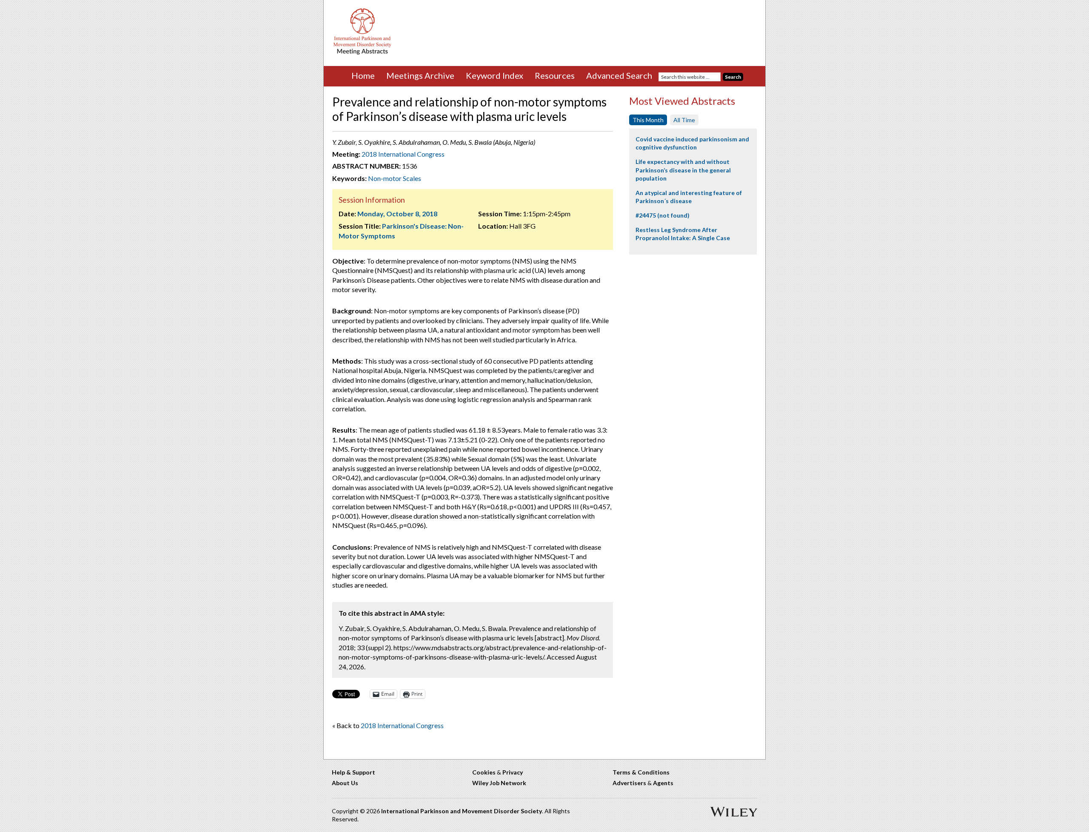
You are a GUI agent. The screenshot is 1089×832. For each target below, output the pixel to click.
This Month (648, 119)
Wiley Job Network (499, 782)
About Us (345, 782)
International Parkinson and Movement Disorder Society (461, 811)
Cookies (484, 772)
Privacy (512, 772)
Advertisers (629, 782)
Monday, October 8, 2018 (397, 213)
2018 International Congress (403, 154)
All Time (684, 119)
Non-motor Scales (394, 178)
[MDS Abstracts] (362, 53)
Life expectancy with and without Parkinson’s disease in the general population (683, 170)
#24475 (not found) (663, 215)
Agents (663, 782)
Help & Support (353, 772)
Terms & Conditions (641, 772)
